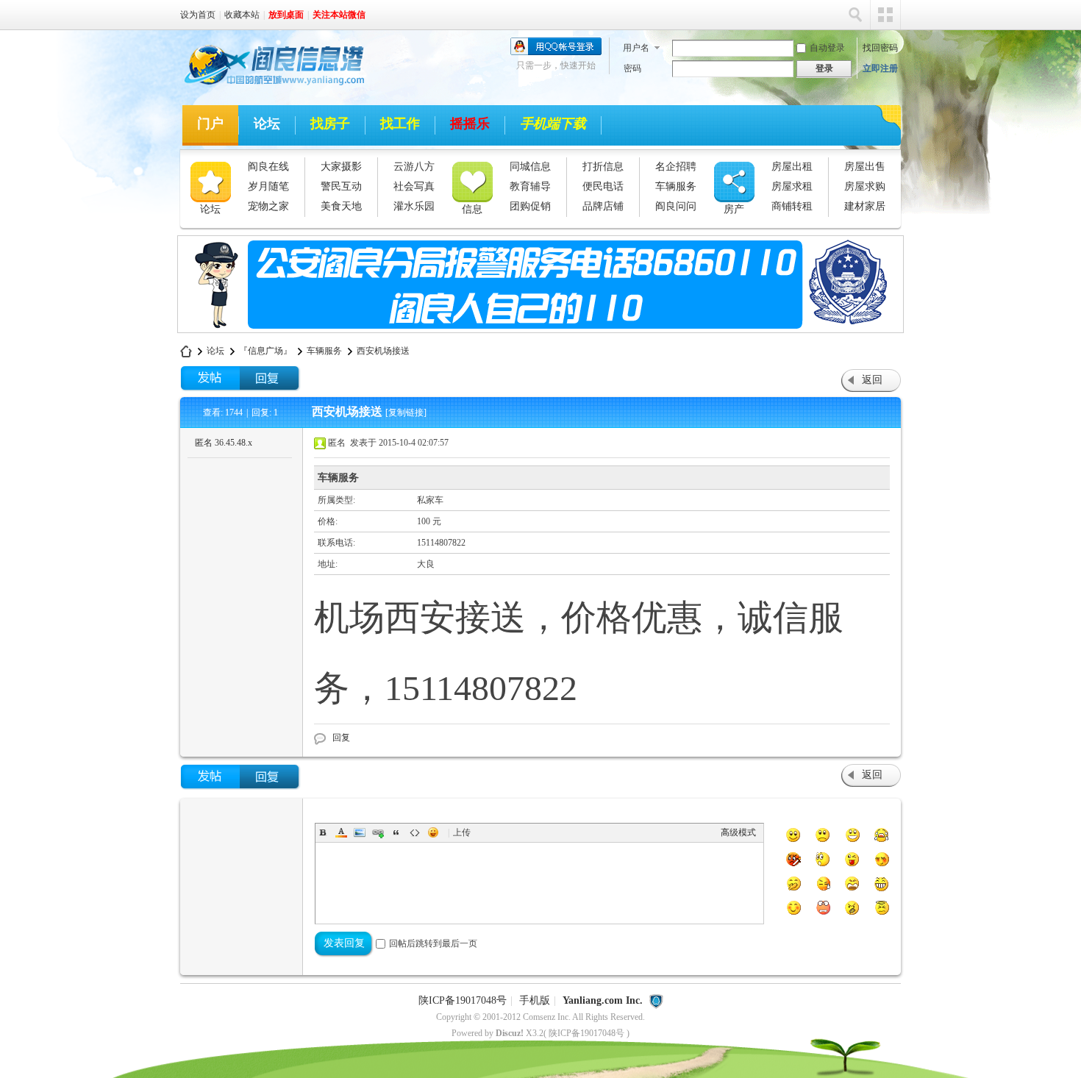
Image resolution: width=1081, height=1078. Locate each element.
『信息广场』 (265, 351)
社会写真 (414, 186)
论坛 (267, 123)
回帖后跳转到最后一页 (433, 943)
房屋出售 (864, 166)
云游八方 (414, 166)
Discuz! (510, 1033)
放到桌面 (286, 15)
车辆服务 (675, 186)
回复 (341, 737)
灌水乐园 (414, 206)
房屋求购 (864, 186)
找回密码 (880, 48)
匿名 (223, 443)
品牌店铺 (603, 206)
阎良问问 (675, 206)
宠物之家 (268, 206)
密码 (632, 68)
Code (414, 832)
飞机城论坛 (186, 351)
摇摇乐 (470, 123)
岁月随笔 (268, 186)
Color (341, 832)
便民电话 (603, 186)
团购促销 (530, 206)
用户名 (636, 48)
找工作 (400, 123)
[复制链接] (406, 412)
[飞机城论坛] (267, 87)
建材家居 (864, 206)
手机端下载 (553, 123)
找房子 (330, 123)
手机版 (534, 1000)
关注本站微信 (339, 15)
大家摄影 (341, 166)
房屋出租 (792, 166)
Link (378, 832)
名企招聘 (675, 166)
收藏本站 (242, 15)
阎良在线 (268, 166)
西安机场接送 (383, 351)
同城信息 (530, 166)
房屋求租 (792, 186)
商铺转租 (792, 206)
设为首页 (197, 15)
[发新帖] (210, 378)
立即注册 (880, 68)
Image (359, 832)
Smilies (433, 832)
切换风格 (885, 14)
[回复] (270, 378)
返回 (872, 379)
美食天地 (341, 206)
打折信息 (603, 166)
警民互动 (341, 186)
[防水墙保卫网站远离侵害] (656, 1000)
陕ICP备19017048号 (462, 1000)
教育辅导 (530, 186)
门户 (210, 123)
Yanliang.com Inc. (603, 1000)
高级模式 (738, 832)
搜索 (855, 14)
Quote (396, 832)
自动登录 (827, 48)
